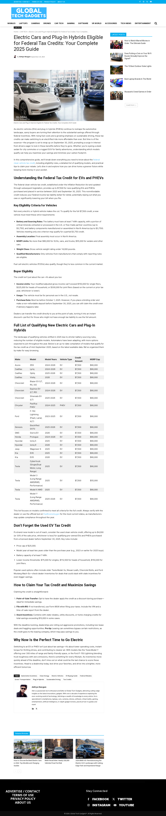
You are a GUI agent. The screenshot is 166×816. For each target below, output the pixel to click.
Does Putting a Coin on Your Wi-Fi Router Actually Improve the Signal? (138, 56)
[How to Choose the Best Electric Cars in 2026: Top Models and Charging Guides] (28, 749)
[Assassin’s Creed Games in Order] (116, 95)
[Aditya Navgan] (15, 56)
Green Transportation (22, 679)
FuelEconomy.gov (51, 514)
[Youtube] (150, 1)
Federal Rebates (86, 676)
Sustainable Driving (54, 679)
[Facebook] (140, 1)
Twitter (124, 799)
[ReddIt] (62, 63)
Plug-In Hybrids (38, 679)
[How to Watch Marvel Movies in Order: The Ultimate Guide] (116, 44)
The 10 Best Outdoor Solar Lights (138, 66)
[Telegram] (68, 63)
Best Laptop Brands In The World (138, 79)
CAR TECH (18, 27)
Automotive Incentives (29, 676)
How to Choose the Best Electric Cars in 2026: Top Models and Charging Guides (28, 763)
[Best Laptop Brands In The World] (116, 82)
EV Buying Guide (71, 676)
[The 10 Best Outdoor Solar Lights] (116, 70)
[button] (156, 23)
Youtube (126, 805)
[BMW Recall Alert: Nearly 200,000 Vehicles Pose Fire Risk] (59, 749)
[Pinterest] (44, 63)
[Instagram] (143, 1)
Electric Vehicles (57, 676)
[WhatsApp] (50, 63)
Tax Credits (67, 679)
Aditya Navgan (25, 57)
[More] (74, 63)
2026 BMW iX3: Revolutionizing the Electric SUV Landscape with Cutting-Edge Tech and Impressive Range (89, 763)
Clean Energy (44, 676)
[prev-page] (15, 771)
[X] (147, 1)
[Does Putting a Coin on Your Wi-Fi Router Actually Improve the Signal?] (116, 57)
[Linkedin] (56, 63)
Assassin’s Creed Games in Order (138, 92)
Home (16, 32)
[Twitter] (113, 799)
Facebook (100, 799)
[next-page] (19, 771)
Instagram (101, 805)
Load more (130, 105)
